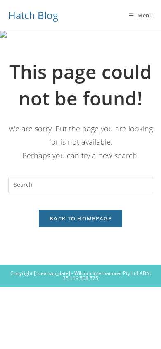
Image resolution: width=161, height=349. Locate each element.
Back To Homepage (80, 218)
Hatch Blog (33, 15)
